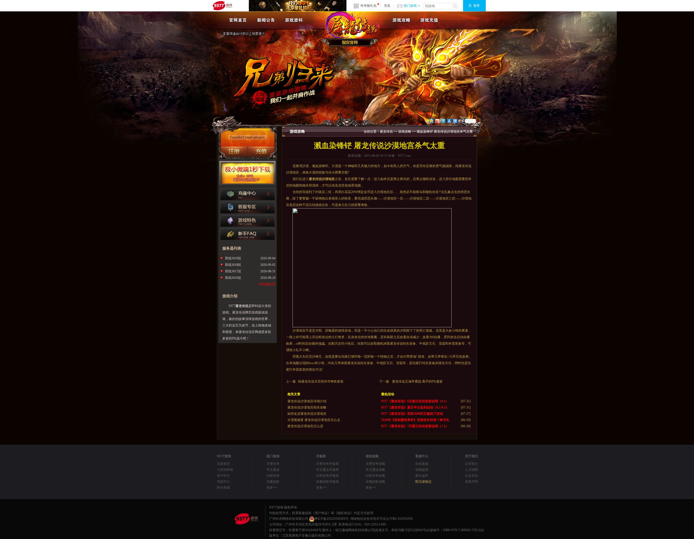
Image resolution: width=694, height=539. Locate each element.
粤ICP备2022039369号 (331, 519)
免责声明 (471, 482)
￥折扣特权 (225, 470)
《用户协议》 (321, 513)
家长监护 (421, 476)
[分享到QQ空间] (431, 120)
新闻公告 (266, 20)
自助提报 (421, 470)
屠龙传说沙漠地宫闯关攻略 (306, 407)
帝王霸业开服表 (327, 470)
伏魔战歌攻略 (375, 482)
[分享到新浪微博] (437, 120)
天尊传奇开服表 (327, 464)
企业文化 (471, 476)
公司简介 (471, 464)
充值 (387, 6)
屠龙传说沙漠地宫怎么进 (305, 426)
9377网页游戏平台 (222, 5)
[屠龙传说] (238, 20)
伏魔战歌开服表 (327, 482)
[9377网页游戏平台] (246, 518)
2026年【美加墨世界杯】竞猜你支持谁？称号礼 (415, 420)
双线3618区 (233, 265)
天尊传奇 (272, 464)
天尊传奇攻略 (375, 464)
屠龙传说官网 (351, 29)
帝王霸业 (272, 470)
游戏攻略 (401, 20)
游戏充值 (429, 20)
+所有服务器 (266, 284)
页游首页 (223, 464)
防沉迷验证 (423, 482)
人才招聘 (471, 470)
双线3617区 (233, 271)
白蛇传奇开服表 (327, 476)
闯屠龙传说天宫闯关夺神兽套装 (320, 381)
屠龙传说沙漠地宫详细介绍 (306, 401)
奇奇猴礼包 (368, 6)
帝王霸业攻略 (375, 470)
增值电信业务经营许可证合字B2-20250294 (381, 519)
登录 (476, 6)
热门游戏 (410, 6)
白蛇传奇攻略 (375, 476)
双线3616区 (233, 278)
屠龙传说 (241, 306)
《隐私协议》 (344, 513)
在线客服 (421, 464)
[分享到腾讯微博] (443, 120)
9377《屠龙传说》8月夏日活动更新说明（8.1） (415, 401)
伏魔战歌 (272, 482)
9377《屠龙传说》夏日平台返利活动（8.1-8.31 (414, 407)
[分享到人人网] (449, 120)
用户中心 (223, 476)
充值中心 (223, 482)
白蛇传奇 (272, 476)
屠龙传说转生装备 (403, 343)
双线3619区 (233, 258)
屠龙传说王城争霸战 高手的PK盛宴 (417, 381)
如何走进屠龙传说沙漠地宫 (306, 414)
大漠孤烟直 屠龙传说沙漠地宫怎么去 (313, 420)
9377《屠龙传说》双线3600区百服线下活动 (412, 414)
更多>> (271, 487)
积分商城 (223, 487)
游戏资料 (294, 20)
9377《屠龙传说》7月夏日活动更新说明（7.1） (415, 426)
